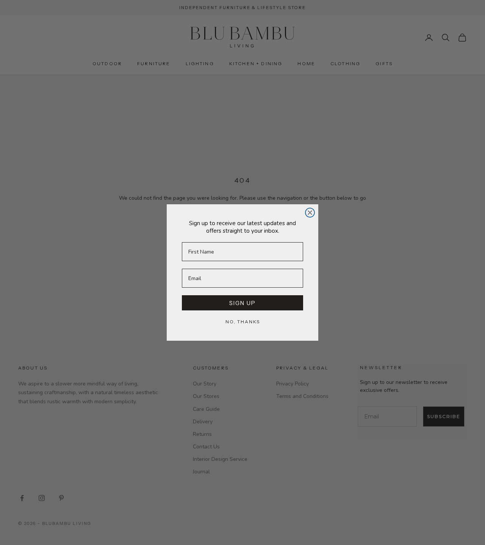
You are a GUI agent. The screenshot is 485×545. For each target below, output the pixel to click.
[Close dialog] (309, 212)
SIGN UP (242, 303)
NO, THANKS (242, 321)
